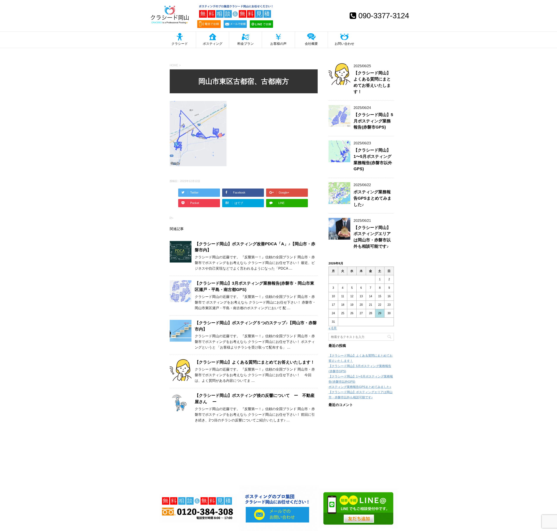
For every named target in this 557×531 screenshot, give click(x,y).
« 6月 (333, 328)
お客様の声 (278, 43)
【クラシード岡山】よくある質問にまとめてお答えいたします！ (255, 362)
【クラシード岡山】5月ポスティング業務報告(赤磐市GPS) (373, 121)
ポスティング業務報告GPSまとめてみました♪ (372, 198)
